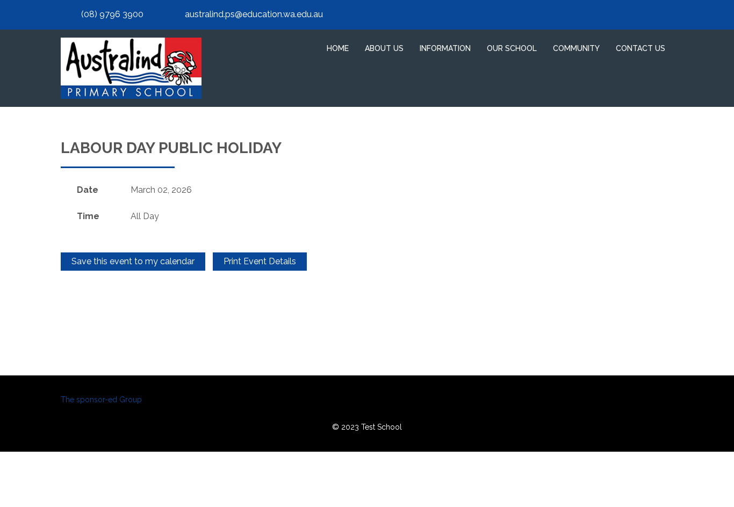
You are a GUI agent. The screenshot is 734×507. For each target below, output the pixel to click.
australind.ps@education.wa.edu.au (254, 14)
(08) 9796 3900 (112, 14)
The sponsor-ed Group (101, 399)
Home (338, 48)
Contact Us (640, 48)
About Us (384, 48)
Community (576, 48)
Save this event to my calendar (133, 261)
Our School (512, 48)
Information (445, 48)
